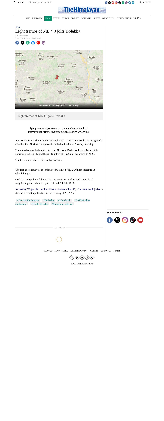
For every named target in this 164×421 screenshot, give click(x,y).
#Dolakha (48, 200)
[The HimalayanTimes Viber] (126, 2)
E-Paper (116, 251)
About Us (48, 251)
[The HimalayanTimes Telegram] (133, 2)
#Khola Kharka (39, 203)
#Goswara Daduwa (62, 203)
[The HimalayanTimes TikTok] (119, 2)
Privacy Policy (61, 251)
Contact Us (106, 251)
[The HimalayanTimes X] (109, 2)
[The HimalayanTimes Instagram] (116, 2)
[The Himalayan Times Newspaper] (82, 10)
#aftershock (64, 200)
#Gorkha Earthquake (28, 200)
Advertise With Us (78, 251)
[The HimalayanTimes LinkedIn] (129, 2)
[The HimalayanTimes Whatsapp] (123, 2)
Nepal (18, 27)
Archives (94, 251)
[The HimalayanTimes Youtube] (113, 2)
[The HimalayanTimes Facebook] (106, 2)
